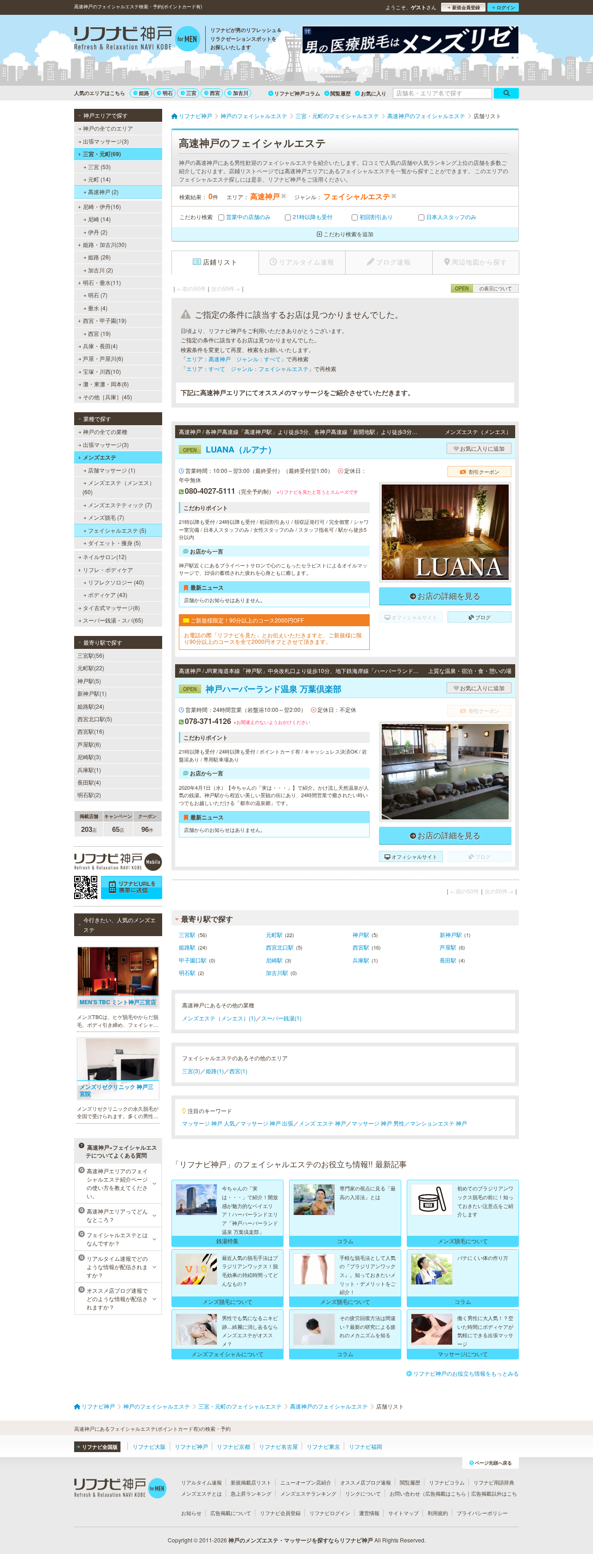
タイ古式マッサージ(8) (111, 607)
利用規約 (438, 1512)
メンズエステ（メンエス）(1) (219, 1018)
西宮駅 (361, 947)
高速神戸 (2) (103, 191)
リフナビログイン (329, 1512)
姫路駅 (187, 947)
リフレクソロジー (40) (116, 582)
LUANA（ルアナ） (229, 449)
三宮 (191, 92)
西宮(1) (238, 1071)
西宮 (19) (99, 333)
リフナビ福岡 (365, 1446)
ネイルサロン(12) (104, 556)
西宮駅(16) (90, 731)
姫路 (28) (99, 257)
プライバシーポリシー (482, 1512)
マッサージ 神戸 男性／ (381, 1123)
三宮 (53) (99, 166)
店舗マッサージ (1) (111, 470)
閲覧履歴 (340, 93)
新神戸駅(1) (92, 693)
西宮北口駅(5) (94, 719)
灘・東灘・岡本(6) (106, 384)
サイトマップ (403, 1512)
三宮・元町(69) (102, 154)
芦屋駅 (448, 947)
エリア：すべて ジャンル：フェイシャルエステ (247, 368)
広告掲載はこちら (445, 1493)
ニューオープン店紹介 (305, 1482)
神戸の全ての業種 (105, 431)
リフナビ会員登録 (280, 1512)
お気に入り (373, 93)
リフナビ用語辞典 (493, 1482)
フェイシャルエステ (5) (117, 530)
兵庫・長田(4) (100, 346)
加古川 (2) (100, 270)
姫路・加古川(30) (104, 244)
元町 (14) (99, 179)
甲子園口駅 (193, 960)
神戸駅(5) (89, 681)
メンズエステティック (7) (120, 505)
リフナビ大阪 (149, 1446)
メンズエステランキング (308, 1493)
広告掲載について (230, 1512)
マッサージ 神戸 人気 (208, 1123)
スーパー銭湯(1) (281, 1018)
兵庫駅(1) (89, 770)
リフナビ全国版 (100, 1446)
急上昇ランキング (251, 1493)
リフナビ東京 (323, 1446)
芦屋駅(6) (89, 744)
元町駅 (274, 934)
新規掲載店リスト (251, 1482)
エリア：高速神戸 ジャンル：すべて (233, 359)
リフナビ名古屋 (278, 1446)
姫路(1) (215, 1071)
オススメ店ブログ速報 (365, 1482)
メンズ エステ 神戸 (322, 1123)
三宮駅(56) (90, 655)
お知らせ (191, 1512)
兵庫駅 (361, 960)
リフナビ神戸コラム (297, 93)
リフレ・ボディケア (108, 569)
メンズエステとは (201, 1493)
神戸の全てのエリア (108, 128)
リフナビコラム (447, 1482)
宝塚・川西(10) (102, 371)
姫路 (144, 92)
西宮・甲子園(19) (104, 320)
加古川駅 (277, 972)
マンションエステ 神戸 (438, 1123)
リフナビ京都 (233, 1446)
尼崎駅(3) (89, 757)
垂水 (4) (97, 308)
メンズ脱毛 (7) (106, 517)
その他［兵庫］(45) (107, 397)
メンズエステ (99, 457)
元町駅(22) (90, 668)
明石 (168, 92)
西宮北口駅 (280, 947)
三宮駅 (187, 934)
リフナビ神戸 (191, 1446)
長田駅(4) (89, 782)
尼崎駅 (274, 960)
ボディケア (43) (107, 594)
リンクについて (363, 1493)
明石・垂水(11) (102, 282)
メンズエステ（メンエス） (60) (118, 487)
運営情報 (369, 1512)
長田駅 (448, 960)
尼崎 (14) (99, 219)
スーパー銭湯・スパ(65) (113, 620)
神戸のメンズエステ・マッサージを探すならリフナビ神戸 (300, 1540)
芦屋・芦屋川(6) (103, 358)
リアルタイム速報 (201, 1482)
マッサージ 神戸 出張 (266, 1123)
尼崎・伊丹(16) (102, 206)
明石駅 (187, 972)
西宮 (215, 92)
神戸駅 (361, 934)
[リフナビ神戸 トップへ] (137, 40)
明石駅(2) (89, 795)
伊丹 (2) (97, 232)
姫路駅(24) (90, 706)
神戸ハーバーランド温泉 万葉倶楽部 (262, 689)
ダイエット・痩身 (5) (114, 543)
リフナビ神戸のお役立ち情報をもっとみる (466, 1373)
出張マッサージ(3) (106, 141)
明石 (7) (97, 295)
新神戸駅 (451, 934)
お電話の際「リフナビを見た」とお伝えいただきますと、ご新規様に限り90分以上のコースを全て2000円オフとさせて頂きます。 (273, 638)
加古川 (240, 92)
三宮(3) (191, 1071)
